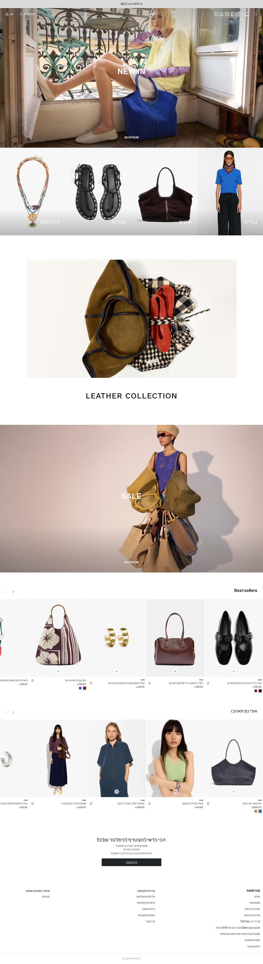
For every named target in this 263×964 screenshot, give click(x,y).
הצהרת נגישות (252, 909)
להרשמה (131, 862)
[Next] (13, 592)
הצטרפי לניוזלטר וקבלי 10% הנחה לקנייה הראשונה (131, 4)
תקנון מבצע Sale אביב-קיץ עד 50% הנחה (238, 928)
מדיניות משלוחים (146, 896)
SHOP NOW (131, 137)
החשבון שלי (253, 946)
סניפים (46, 896)
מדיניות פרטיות (252, 915)
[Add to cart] (233, 671)
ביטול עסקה (148, 909)
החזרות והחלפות (146, 903)
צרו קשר (150, 921)
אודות (257, 896)
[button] (208, 683)
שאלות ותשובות (146, 915)
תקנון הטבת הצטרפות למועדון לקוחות (240, 934)
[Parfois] (232, 14)
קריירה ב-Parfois (250, 921)
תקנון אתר (254, 903)
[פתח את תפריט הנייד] (255, 14)
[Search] (159, 14)
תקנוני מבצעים (252, 940)
